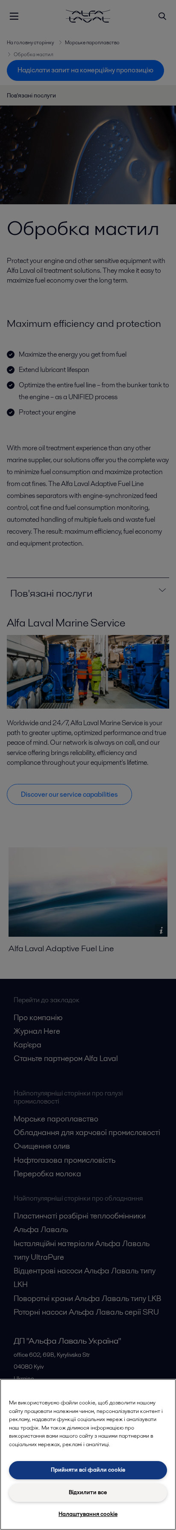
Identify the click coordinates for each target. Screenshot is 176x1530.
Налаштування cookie (88, 1514)
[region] (88, 1454)
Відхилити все (88, 1492)
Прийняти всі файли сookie (88, 1470)
